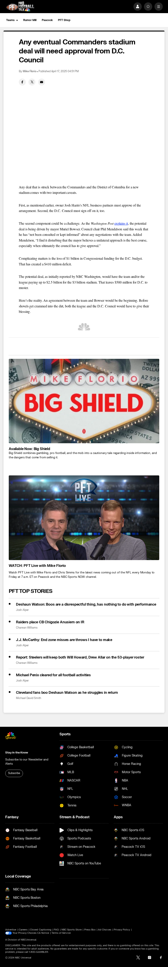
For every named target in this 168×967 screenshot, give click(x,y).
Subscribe (14, 773)
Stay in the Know (16, 752)
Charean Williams (26, 627)
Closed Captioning (40, 929)
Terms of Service (61, 933)
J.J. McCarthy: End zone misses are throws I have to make (64, 640)
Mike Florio (29, 71)
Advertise (10, 929)
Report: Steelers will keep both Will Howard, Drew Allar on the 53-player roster (80, 657)
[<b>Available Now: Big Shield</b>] (84, 401)
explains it (121, 223)
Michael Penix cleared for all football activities (53, 675)
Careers (23, 929)
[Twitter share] (31, 82)
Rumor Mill (30, 20)
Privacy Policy (122, 929)
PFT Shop (64, 20)
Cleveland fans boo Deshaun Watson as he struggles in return (67, 692)
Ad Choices (104, 929)
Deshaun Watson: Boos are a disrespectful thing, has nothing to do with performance (86, 604)
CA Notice (43, 933)
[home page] (20, 6)
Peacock (47, 20)
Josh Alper (22, 610)
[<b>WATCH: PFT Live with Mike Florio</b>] (84, 517)
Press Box (90, 929)
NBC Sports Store (71, 929)
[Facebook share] (22, 82)
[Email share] (41, 82)
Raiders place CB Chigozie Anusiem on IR (50, 622)
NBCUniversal (29, 939)
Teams (10, 20)
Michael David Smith (28, 698)
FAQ (56, 929)
